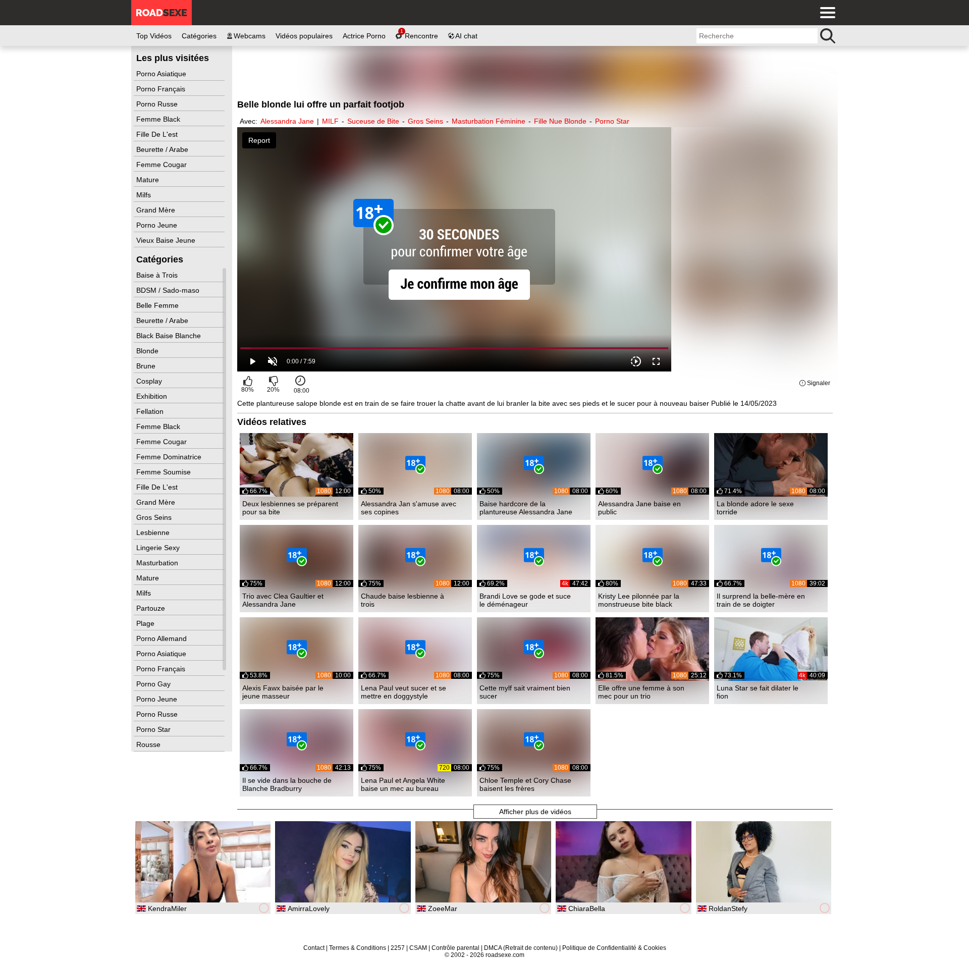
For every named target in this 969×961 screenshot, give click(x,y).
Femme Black (159, 119)
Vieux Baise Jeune (166, 240)
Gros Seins (155, 517)
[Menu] (825, 12)
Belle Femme (158, 305)
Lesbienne (154, 532)
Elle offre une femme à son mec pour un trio (641, 692)
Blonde (148, 351)
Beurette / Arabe (163, 149)
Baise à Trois (158, 275)
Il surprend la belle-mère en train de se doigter (761, 600)
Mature (148, 180)
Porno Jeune (157, 225)
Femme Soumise (164, 472)
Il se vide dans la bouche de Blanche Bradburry (287, 784)
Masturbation (158, 563)
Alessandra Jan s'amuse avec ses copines (408, 508)
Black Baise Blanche (169, 336)
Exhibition (152, 396)
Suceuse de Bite (373, 121)
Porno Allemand (162, 638)
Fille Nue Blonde (560, 121)
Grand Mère (156, 210)
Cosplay (150, 381)
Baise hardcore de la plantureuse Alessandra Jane (525, 508)
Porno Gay (154, 684)
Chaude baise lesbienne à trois (402, 600)
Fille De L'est (158, 134)
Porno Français (161, 89)
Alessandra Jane (287, 121)
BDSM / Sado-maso (168, 290)
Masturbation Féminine (488, 121)
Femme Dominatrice (169, 457)
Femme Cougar (162, 165)
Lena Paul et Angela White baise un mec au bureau (403, 784)
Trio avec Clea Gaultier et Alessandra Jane (283, 600)
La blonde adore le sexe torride (755, 508)
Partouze (151, 608)
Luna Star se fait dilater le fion (757, 692)
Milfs (144, 195)
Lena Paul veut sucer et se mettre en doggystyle (403, 692)
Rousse (149, 744)
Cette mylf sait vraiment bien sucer (524, 692)
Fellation (151, 411)
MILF (330, 121)
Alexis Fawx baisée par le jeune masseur (283, 692)
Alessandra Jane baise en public (639, 508)
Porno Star (154, 729)
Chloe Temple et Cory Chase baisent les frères (525, 784)
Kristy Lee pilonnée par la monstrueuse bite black (638, 600)
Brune (146, 366)
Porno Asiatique (162, 74)
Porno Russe (158, 104)
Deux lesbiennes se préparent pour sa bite (290, 508)
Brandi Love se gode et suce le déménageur (525, 600)
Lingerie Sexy (159, 548)
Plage (146, 623)
